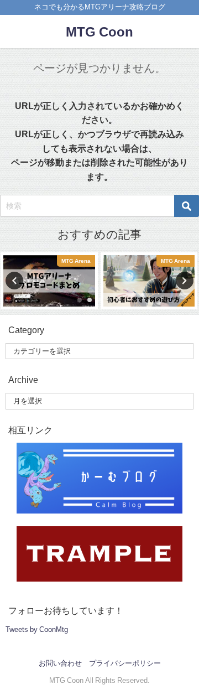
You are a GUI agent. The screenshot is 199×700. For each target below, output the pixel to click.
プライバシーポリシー (125, 663)
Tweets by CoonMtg (37, 629)
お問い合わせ (60, 663)
